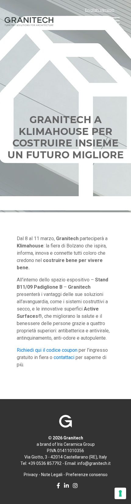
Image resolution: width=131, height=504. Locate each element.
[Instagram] (74, 486)
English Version (99, 10)
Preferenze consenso (87, 474)
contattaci (64, 357)
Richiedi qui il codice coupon (47, 350)
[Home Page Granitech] (65, 424)
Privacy (31, 474)
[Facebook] (57, 486)
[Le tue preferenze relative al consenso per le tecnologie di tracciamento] (120, 493)
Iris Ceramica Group (76, 444)
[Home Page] (29, 21)
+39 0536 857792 (45, 463)
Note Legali (51, 474)
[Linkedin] (65, 486)
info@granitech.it (94, 463)
